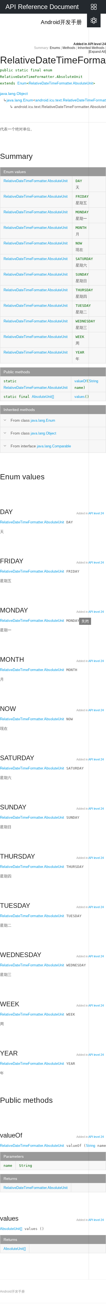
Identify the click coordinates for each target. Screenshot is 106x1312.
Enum (22, 83)
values (79, 397)
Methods (69, 48)
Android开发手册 (60, 22)
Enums (55, 48)
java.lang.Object (14, 93)
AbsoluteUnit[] (43, 397)
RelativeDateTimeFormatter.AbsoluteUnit (61, 83)
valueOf (80, 381)
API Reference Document (42, 6)
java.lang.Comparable (54, 446)
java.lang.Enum (20, 100)
